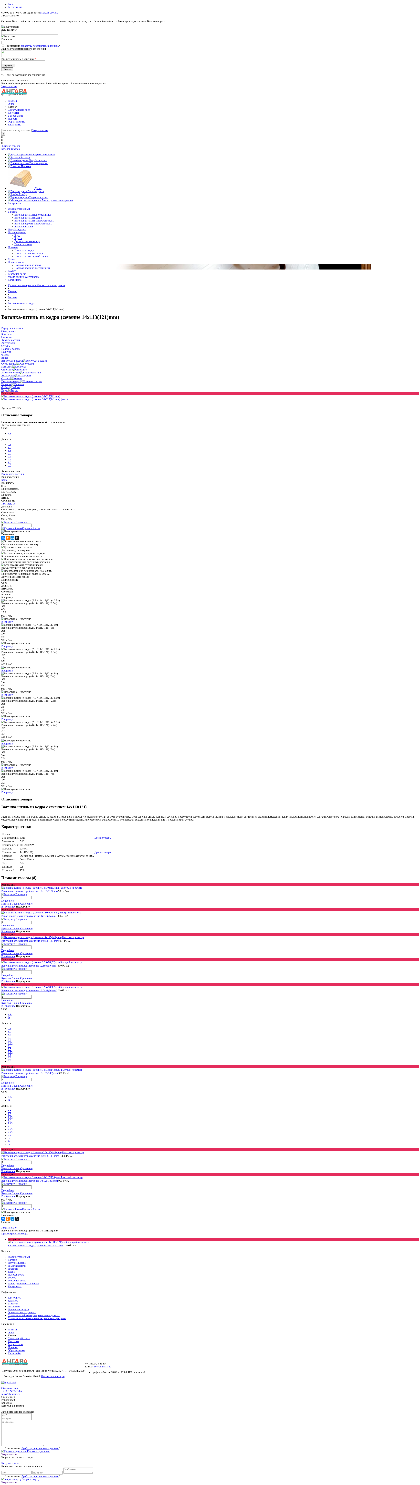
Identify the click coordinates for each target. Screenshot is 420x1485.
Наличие (6, 384)
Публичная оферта (18, 1309)
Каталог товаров (11, 146)
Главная (12, 100)
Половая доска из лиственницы (32, 268)
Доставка (13, 1300)
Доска (38, 188)
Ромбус (23, 194)
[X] (17, 538)
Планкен (26, 166)
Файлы (5, 387)
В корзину (7, 621)
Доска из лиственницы (27, 241)
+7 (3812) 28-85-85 (11, 1391)
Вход (10, 4)
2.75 (10, 1052)
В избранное (8, 906)
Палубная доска (38, 160)
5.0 (9, 1143)
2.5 (9, 456)
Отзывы (5, 378)
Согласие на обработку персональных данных (34, 1315)
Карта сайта (14, 124)
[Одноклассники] (8, 538)
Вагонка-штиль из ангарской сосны (34, 220)
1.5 (9, 450)
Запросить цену (30, 1479)
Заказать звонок (49, 12)
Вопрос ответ (15, 115)
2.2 (9, 1040)
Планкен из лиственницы (28, 253)
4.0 (9, 465)
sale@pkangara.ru (102, 1366)
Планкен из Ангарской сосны (31, 256)
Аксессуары (8, 375)
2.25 (10, 1043)
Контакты (13, 112)
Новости (13, 118)
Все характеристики (12, 474)
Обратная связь (16, 121)
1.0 (9, 447)
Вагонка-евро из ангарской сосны (33, 223)
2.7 (9, 459)
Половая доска (36, 191)
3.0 (9, 462)
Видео (4, 390)
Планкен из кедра (24, 250)
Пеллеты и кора (23, 244)
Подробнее (7, 900)
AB (10, 433)
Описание (7, 369)
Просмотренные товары (14, 1233)
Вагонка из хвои (23, 226)
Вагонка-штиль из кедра (28, 217)
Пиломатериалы (38, 163)
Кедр (4, 480)
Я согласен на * (32, 1448)
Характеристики (10, 372)
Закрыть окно (9, 86)
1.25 (10, 1117)
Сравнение (26, 903)
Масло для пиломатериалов (57, 200)
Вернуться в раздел (12, 360)
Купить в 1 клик (31, 528)
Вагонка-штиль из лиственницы (32, 214)
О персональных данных (22, 1312)
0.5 (9, 444)
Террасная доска (38, 197)
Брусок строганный (44, 154)
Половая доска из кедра (27, 265)
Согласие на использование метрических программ (37, 1318)
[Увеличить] (30, 396)
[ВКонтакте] (3, 538)
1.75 (10, 1123)
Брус (17, 235)
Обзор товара (8, 363)
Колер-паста (14, 203)
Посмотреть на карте (52, 1376)
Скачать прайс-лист (19, 109)
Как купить (14, 1297)
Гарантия (13, 1303)
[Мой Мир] (12, 538)
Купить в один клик (38, 1451)
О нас (11, 103)
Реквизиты (14, 1306)
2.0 (9, 453)
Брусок (18, 238)
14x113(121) (8, 503)
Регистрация (15, 7)
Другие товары (102, 837)
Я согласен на (32, 45)
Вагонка (25, 157)
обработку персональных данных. (40, 45)
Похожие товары (10, 381)
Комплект (6, 366)
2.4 (9, 1046)
